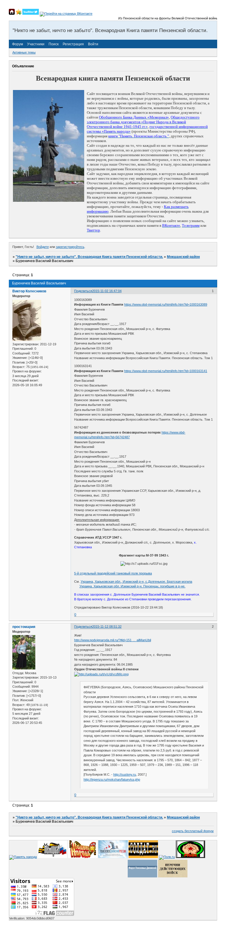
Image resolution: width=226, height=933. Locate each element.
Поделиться (83, 291)
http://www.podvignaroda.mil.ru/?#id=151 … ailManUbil (112, 640)
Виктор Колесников (29, 291)
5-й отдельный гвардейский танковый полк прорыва (113, 573)
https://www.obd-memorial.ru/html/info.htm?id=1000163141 (165, 371)
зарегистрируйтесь (70, 247)
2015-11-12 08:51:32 (107, 626)
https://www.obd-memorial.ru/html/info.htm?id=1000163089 (165, 304)
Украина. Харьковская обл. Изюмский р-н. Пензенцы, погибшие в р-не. (132, 586)
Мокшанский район (183, 257)
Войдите (42, 247)
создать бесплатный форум (193, 831)
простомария (23, 627)
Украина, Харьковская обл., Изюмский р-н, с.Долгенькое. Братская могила (136, 581)
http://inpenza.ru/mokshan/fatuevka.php (112, 779)
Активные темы (24, 52)
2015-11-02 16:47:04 (107, 291)
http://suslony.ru (124, 774)
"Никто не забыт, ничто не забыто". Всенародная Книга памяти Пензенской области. (89, 257)
